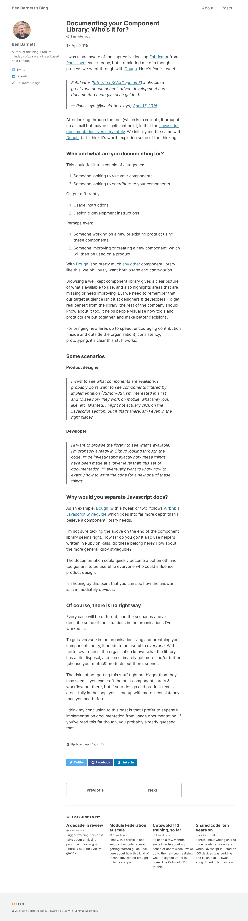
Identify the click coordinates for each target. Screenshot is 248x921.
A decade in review (84, 825)
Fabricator (158, 56)
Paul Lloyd (76, 62)
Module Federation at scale (127, 827)
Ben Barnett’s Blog (30, 8)
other (135, 264)
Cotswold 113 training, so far (167, 827)
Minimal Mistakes (85, 910)
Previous (95, 790)
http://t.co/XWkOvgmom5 (117, 82)
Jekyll (67, 910)
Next (152, 790)
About (208, 8)
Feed (20, 904)
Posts (226, 8)
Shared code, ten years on (212, 827)
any (125, 264)
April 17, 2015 (145, 105)
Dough (131, 68)
